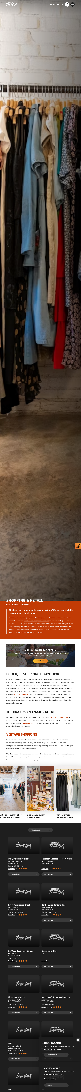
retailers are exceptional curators (36, 621)
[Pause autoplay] (75, 771)
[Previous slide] (3, 788)
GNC (10, 1043)
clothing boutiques (21, 694)
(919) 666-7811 (51, 1004)
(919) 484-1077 (18, 1050)
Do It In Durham (56, 4)
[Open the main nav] (72, 4)
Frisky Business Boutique (18, 859)
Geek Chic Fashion (49, 951)
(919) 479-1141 (18, 958)
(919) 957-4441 (18, 866)
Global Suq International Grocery (55, 997)
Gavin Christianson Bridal (19, 905)
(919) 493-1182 (51, 912)
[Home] (11, 4)
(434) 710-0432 (18, 1004)
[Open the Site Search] (67, 4)
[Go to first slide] (78, 788)
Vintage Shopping (21, 734)
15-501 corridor (28, 723)
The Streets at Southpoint (59, 717)
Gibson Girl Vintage (16, 997)
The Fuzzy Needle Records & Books (56, 859)
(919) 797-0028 (18, 912)
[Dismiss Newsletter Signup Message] (78, 1040)
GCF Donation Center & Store (53, 905)
